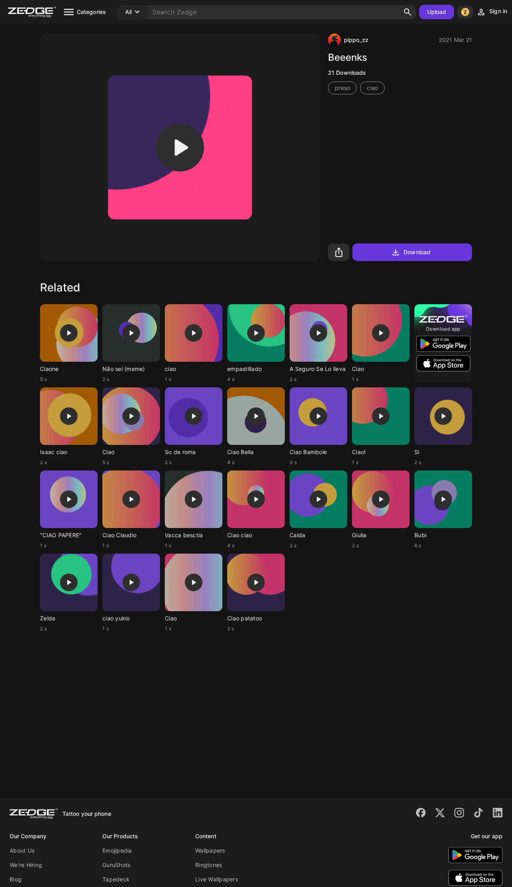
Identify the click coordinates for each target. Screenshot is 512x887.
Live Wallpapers (216, 879)
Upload (436, 11)
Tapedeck (116, 879)
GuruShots (116, 864)
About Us (22, 850)
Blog (16, 879)
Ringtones (208, 864)
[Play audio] (180, 147)
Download (417, 252)
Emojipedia (117, 850)
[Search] (407, 12)
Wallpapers (210, 850)
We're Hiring (26, 864)
